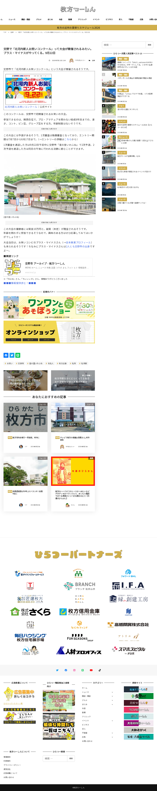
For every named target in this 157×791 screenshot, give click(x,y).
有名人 (50, 363)
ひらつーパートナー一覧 (13, 703)
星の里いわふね (35, 363)
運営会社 (7, 769)
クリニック (82, 19)
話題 (93, 60)
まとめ (50, 19)
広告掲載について (10, 773)
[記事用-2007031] (50, 183)
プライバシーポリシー (12, 765)
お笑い (10, 363)
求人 (120, 19)
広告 (141, 19)
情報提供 (7, 757)
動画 (70, 19)
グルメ (38, 19)
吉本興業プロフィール (78, 242)
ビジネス (109, 19)
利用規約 (7, 761)
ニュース (12, 19)
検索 (149, 45)
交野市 (21, 363)
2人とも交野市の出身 (78, 246)
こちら (68, 139)
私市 (74, 363)
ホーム (84, 688)
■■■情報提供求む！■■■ (20, 283)
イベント (96, 19)
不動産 (131, 19)
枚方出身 (63, 363)
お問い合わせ (87, 741)
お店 (60, 19)
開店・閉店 (25, 19)
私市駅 (84, 363)
